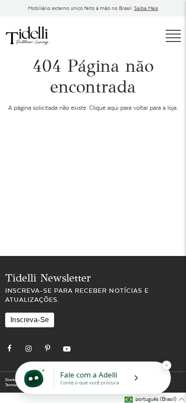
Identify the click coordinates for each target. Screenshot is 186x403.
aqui (113, 107)
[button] (155, 399)
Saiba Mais (146, 8)
